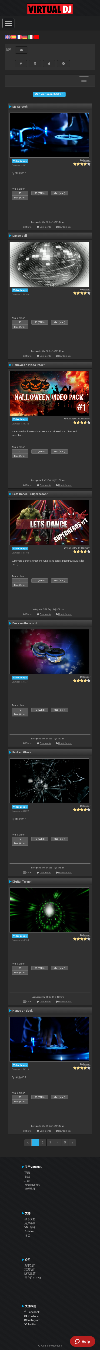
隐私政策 (30, 1273)
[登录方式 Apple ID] (49, 63)
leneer (86, 160)
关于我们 (30, 1265)
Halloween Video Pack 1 (29, 365)
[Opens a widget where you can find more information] (82, 1342)
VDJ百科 (29, 1227)
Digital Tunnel (22, 881)
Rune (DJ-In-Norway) (78, 418)
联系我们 (30, 1269)
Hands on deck (22, 1010)
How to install (65, 227)
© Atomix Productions (50, 1345)
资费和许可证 (32, 1185)
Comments (45, 227)
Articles (29, 1231)
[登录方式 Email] (21, 49)
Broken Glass (21, 752)
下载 (27, 1172)
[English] (7, 37)
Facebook (33, 1312)
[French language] (19, 37)
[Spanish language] (13, 37)
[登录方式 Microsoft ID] (35, 63)
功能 (27, 1180)
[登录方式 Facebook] (21, 63)
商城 (27, 1176)
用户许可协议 (32, 1277)
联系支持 (30, 1219)
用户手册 (30, 1223)
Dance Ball (19, 235)
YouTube (33, 1316)
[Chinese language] (36, 37)
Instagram (33, 1320)
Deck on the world (24, 623)
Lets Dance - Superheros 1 (30, 494)
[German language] (24, 37)
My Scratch (19, 106)
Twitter (31, 1324)
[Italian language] (30, 37)
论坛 (27, 1235)
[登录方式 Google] (63, 63)
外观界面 (30, 1189)
